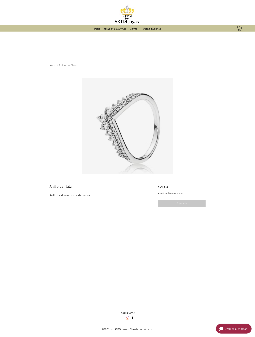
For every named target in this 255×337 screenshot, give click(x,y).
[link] (240, 28)
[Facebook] (132, 317)
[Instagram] (127, 317)
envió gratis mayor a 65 (170, 193)
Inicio (52, 65)
